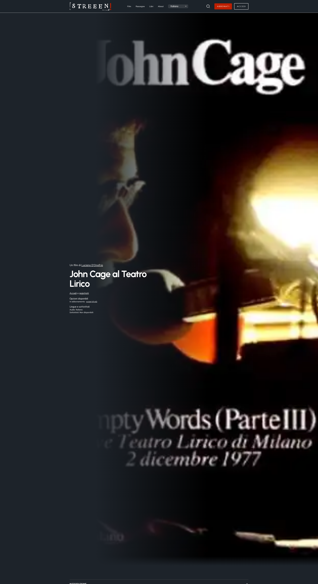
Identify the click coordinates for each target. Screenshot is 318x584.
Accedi (73, 293)
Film (129, 6)
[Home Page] (90, 6)
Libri (151, 6)
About (161, 6)
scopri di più (91, 301)
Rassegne (140, 6)
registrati (84, 293)
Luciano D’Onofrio (92, 265)
